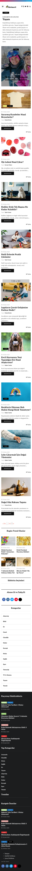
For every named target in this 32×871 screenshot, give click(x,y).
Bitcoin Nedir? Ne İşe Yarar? (23, 572)
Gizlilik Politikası (10, 856)
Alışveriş (4, 774)
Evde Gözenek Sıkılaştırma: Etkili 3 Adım (14, 728)
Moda (3, 761)
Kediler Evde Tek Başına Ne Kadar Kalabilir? (14, 208)
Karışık (3, 783)
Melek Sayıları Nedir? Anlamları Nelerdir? (7, 552)
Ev (4, 105)
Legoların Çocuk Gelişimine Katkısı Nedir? (14, 308)
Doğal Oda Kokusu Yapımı (13, 502)
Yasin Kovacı (8, 212)
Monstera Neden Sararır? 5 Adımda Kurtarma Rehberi (14, 717)
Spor (2, 786)
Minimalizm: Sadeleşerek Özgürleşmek (10, 740)
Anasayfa (4, 754)
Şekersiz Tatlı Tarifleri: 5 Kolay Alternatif (12, 706)
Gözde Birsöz (8, 120)
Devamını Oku (7, 128)
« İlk (4, 523)
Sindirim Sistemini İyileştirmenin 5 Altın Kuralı (14, 845)
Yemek (4, 702)
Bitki (4, 713)
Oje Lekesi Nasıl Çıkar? (12, 162)
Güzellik (5, 724)
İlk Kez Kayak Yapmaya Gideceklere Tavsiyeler (16, 78)
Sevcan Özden (8, 165)
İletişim (7, 853)
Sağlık (10, 702)
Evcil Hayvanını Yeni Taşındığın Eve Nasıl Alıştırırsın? (11, 360)
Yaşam (16, 49)
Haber (4, 736)
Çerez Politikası (9, 858)
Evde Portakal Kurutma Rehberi (23, 551)
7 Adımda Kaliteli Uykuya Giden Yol (8, 572)
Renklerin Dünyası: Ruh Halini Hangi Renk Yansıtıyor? (16, 408)
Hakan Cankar (17, 82)
